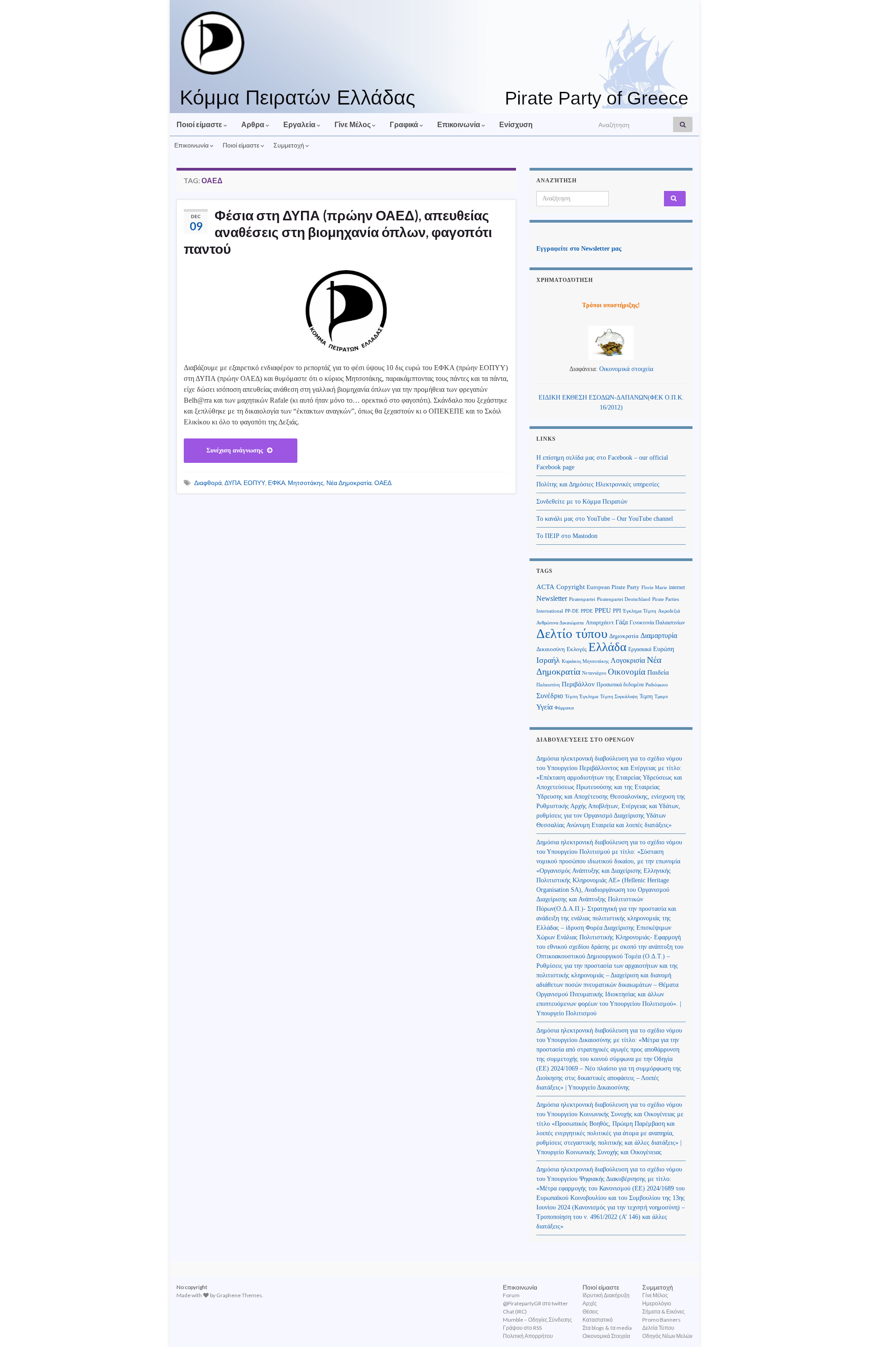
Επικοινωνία (459, 124)
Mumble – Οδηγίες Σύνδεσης (537, 1319)
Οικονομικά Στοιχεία (606, 1336)
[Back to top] (848, 1326)
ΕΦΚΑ (276, 482)
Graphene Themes (239, 1295)
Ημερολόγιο (656, 1303)
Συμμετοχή (289, 145)
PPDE (587, 611)
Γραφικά (405, 124)
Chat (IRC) (515, 1311)
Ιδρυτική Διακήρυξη (606, 1295)
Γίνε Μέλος (353, 124)
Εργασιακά (639, 649)
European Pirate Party (613, 587)
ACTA (545, 586)
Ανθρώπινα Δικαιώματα (560, 622)
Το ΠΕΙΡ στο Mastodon (566, 536)
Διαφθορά (208, 482)
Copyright (570, 586)
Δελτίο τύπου (571, 633)
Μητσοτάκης (306, 482)
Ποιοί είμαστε (200, 124)
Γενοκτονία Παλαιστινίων (657, 622)
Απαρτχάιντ (600, 622)
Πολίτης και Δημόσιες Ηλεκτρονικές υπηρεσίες (597, 484)
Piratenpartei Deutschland (623, 599)
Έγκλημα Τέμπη (639, 611)
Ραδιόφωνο (656, 684)
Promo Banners (661, 1319)
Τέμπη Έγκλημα (581, 696)
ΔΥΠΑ (232, 482)
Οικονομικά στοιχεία (626, 369)
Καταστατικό (598, 1319)
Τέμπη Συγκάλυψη (619, 696)
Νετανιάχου (594, 673)
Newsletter (551, 598)
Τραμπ (661, 696)
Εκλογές (577, 649)
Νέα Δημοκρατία (349, 482)
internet (677, 587)
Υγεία (544, 707)
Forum (511, 1295)
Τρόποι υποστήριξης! (611, 305)
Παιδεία (658, 672)
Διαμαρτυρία (658, 635)
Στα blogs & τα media (607, 1327)
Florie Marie (654, 587)
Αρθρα (253, 124)
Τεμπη (646, 696)
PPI (617, 611)
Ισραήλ (548, 660)
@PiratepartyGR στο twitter (535, 1303)
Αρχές (590, 1303)
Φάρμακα (564, 707)
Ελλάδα (607, 647)
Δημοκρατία (624, 636)
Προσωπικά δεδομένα (620, 684)
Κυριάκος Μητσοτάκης (585, 661)
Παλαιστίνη (548, 684)
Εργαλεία (300, 124)
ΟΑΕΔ (383, 482)
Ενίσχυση (516, 124)
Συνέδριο (549, 696)
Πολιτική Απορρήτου (528, 1336)
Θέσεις (590, 1311)
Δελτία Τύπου (658, 1327)
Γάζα (622, 622)
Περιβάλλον (578, 684)
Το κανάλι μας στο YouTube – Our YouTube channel (604, 518)
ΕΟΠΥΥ (254, 482)
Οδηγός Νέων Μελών (667, 1336)
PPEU (603, 610)
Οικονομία (626, 671)
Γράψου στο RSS (522, 1327)
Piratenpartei (582, 599)
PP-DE (572, 611)
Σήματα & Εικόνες (663, 1311)
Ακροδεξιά (669, 611)
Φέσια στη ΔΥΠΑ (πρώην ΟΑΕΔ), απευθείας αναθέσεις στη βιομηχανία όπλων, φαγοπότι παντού (338, 232)
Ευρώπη (663, 649)
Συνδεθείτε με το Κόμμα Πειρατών (581, 501)
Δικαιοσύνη (550, 649)
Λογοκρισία (628, 660)
